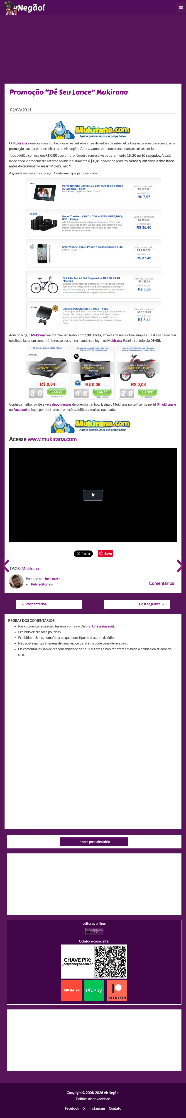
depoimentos (61, 404)
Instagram (97, 1108)
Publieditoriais (42, 584)
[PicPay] (95, 990)
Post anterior (33, 604)
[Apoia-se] (72, 990)
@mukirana (165, 404)
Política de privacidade (93, 1099)
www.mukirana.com (52, 438)
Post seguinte (152, 604)
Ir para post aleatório (94, 842)
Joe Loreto (52, 579)
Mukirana (19, 143)
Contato (115, 1108)
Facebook (72, 1108)
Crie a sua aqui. (103, 626)
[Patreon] (117, 990)
